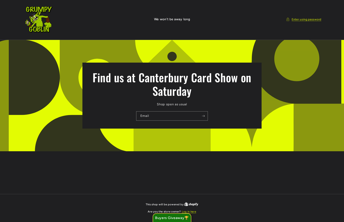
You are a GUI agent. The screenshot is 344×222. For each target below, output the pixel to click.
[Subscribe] (203, 116)
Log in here (189, 211)
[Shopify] (191, 204)
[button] (303, 19)
